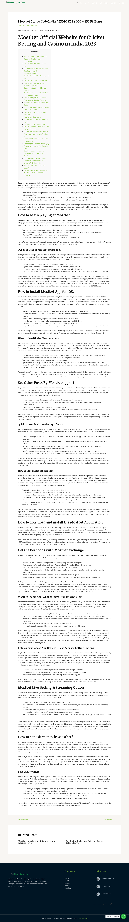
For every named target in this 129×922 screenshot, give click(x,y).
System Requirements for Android (36, 170)
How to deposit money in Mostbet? (36, 107)
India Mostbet (24, 25)
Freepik (110, 904)
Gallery (113, 3)
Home (79, 3)
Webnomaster (83, 918)
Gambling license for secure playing (36, 144)
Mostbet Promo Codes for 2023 (35, 124)
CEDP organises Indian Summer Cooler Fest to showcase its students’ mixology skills (35, 160)
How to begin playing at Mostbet (35, 56)
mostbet (72, 259)
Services (67, 886)
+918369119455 (106, 886)
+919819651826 (106, 893)
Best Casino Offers (30, 110)
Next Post (109, 820)
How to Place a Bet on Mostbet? (35, 81)
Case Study (104, 3)
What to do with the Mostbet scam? (36, 69)
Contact (121, 3)
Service (94, 3)
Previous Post (21, 820)
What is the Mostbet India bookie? (36, 132)
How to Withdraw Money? (33, 117)
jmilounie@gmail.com (108, 878)
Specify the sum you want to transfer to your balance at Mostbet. (34, 153)
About (87, 3)
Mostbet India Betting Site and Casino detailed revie (36, 842)
